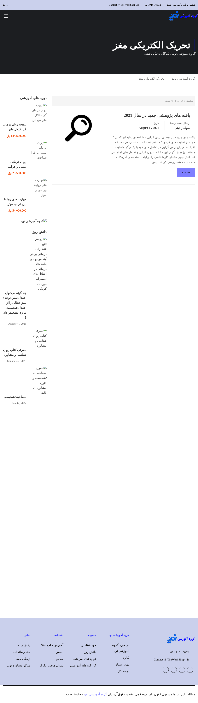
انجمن (59, 652)
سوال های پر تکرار (51, 665)
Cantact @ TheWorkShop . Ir (124, 4)
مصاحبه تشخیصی (15, 396)
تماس (59, 658)
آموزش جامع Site (52, 645)
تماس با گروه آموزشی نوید (181, 4)
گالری (125, 657)
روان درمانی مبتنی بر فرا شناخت (18, 166)
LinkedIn (174, 670)
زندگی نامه (23, 658)
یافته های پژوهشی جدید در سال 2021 (157, 115)
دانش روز (90, 652)
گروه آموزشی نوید (183, 78)
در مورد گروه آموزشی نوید (120, 648)
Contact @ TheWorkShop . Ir (171, 659)
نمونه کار (123, 671)
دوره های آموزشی (84, 658)
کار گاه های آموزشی (83, 665)
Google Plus (182, 670)
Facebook (190, 670)
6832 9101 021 (153, 4)
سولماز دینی (182, 127)
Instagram (166, 670)
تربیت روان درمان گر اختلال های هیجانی (14, 129)
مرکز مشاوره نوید (18, 665)
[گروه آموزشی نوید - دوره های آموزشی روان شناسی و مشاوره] (183, 16)
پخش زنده (23, 645)
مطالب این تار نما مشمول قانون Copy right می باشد (162, 694)
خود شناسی (88, 645)
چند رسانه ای (21, 652)
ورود (5, 4)
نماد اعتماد (122, 664)
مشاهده (186, 172)
